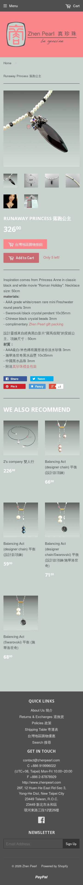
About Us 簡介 (42, 710)
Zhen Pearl (29, 866)
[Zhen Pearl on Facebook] (41, 821)
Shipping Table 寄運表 (41, 729)
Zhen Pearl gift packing (46, 323)
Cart (76, 5)
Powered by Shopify (54, 866)
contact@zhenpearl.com (41, 760)
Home (7, 63)
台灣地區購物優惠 (41, 735)
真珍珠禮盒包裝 (24, 366)
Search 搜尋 (41, 742)
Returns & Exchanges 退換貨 (41, 716)
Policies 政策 (41, 722)
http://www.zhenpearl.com (41, 782)
